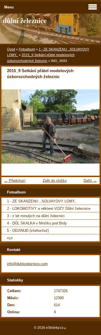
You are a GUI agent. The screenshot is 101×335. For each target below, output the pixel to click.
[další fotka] (90, 126)
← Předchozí (15, 180)
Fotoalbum (27, 49)
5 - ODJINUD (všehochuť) (28, 230)
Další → (90, 180)
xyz (10, 238)
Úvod (11, 49)
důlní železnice (25, 20)
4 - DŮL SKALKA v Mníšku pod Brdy (37, 223)
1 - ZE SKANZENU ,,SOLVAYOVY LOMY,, (42, 201)
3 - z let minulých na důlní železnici (36, 216)
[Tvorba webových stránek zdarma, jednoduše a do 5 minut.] (65, 328)
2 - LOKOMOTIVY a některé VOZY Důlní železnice (48, 208)
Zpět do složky (55, 180)
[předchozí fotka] (10, 126)
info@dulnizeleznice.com (27, 264)
